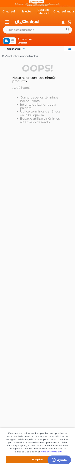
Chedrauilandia (63, 11)
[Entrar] (63, 22)
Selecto (26, 11)
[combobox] (37, 30)
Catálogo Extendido (43, 11)
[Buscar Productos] (68, 29)
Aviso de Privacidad (51, 451)
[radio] (69, 48)
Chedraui (8, 11)
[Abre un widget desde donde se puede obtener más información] (59, 460)
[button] (7, 22)
